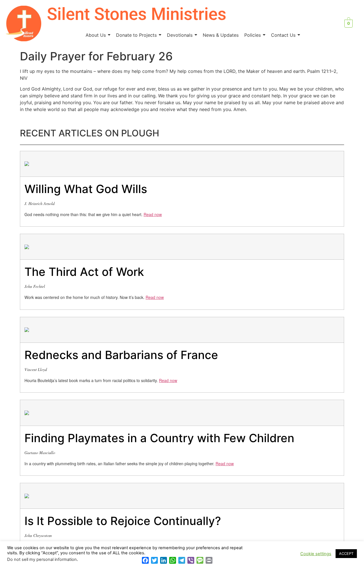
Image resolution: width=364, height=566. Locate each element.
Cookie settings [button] (315, 553)
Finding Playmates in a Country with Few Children (159, 438)
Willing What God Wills (85, 189)
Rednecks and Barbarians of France (121, 355)
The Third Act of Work (84, 272)
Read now (153, 214)
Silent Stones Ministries (136, 14)
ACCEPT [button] (346, 553)
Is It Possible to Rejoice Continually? (122, 521)
